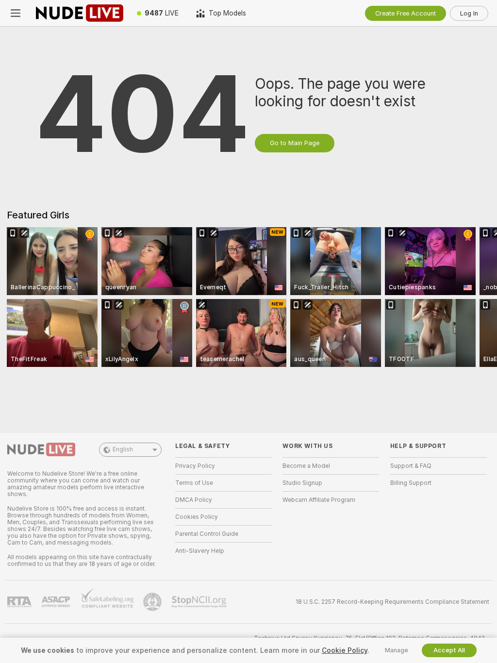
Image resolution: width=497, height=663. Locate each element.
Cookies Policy (196, 517)
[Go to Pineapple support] (153, 602)
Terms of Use (194, 483)
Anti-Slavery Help (199, 550)
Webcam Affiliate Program (318, 500)
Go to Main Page (294, 143)
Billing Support (410, 483)
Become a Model (306, 466)
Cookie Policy (344, 650)
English (123, 449)
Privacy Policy (195, 466)
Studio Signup (302, 483)
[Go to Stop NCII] (200, 602)
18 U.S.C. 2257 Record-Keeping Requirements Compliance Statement (392, 601)
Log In (469, 13)
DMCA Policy (193, 500)
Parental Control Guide (206, 533)
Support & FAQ (410, 466)
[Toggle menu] (15, 13)
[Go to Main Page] (79, 13)
